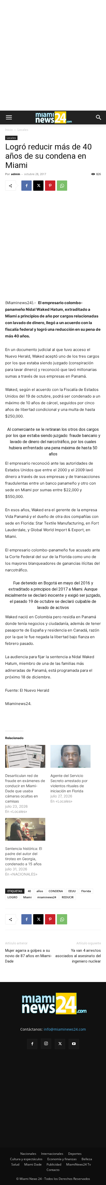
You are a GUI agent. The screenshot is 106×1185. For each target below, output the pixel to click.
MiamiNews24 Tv (78, 1164)
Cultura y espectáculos (26, 1159)
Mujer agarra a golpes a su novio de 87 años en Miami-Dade (28, 956)
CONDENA (56, 891)
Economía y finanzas (62, 1159)
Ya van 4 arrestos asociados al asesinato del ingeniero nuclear (78, 956)
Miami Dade (33, 1164)
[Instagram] (46, 1044)
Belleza (87, 1159)
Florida (86, 891)
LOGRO (12, 897)
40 (29, 891)
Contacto (53, 1170)
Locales (22, 129)
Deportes (75, 1153)
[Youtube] (74, 1044)
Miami (27, 897)
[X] (38, 185)
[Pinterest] (50, 185)
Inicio (9, 129)
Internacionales (52, 1153)
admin (15, 174)
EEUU (72, 891)
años (40, 891)
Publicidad (54, 1164)
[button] (9, 117)
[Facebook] (26, 185)
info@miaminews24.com (65, 1029)
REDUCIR (68, 897)
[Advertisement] (53, 55)
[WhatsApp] (62, 185)
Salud (15, 1164)
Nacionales (28, 1153)
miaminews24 (46, 897)
